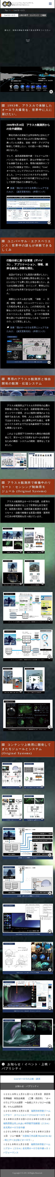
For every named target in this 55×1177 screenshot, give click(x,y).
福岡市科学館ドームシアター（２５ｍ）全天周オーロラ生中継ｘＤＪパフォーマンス (26, 1148)
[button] (50, 4)
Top (6, 10)
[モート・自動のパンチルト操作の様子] (34, 680)
